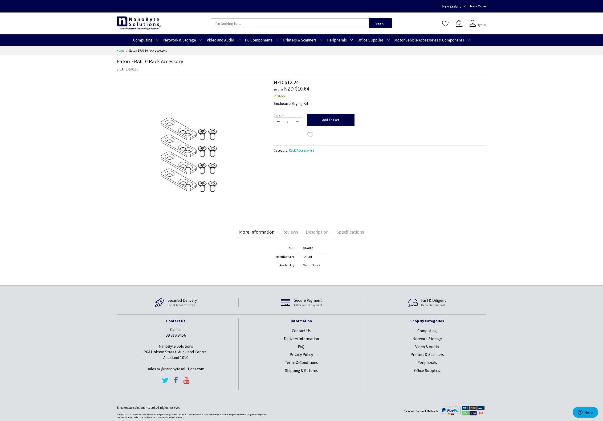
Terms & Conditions (301, 362)
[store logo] (139, 23)
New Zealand (451, 6)
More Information (256, 232)
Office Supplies (427, 370)
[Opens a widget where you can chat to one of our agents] (585, 413)
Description (317, 232)
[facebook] (176, 382)
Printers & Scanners (427, 354)
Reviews (290, 232)
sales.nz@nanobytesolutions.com (175, 368)
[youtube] (186, 382)
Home (120, 51)
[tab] (257, 232)
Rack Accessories (301, 150)
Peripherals (427, 362)
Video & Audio (427, 346)
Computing (427, 330)
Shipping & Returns (301, 370)
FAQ (301, 346)
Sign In (481, 21)
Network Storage (427, 338)
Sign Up (481, 25)
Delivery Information (301, 338)
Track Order (478, 6)
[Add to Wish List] (310, 134)
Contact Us (301, 330)
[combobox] (290, 23)
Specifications (350, 232)
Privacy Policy (301, 354)
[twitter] (165, 382)
